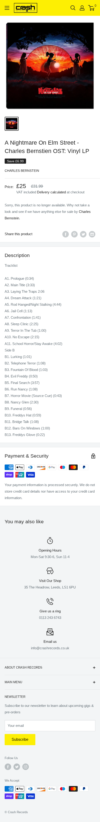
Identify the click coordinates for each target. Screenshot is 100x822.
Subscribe (20, 739)
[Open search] (73, 7)
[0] (91, 8)
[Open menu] (7, 8)
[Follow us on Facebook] (8, 767)
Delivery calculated (51, 192)
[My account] (82, 7)
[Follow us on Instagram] (25, 767)
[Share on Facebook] (65, 234)
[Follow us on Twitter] (16, 767)
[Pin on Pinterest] (74, 234)
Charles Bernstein (22, 170)
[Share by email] (92, 234)
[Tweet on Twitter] (83, 234)
